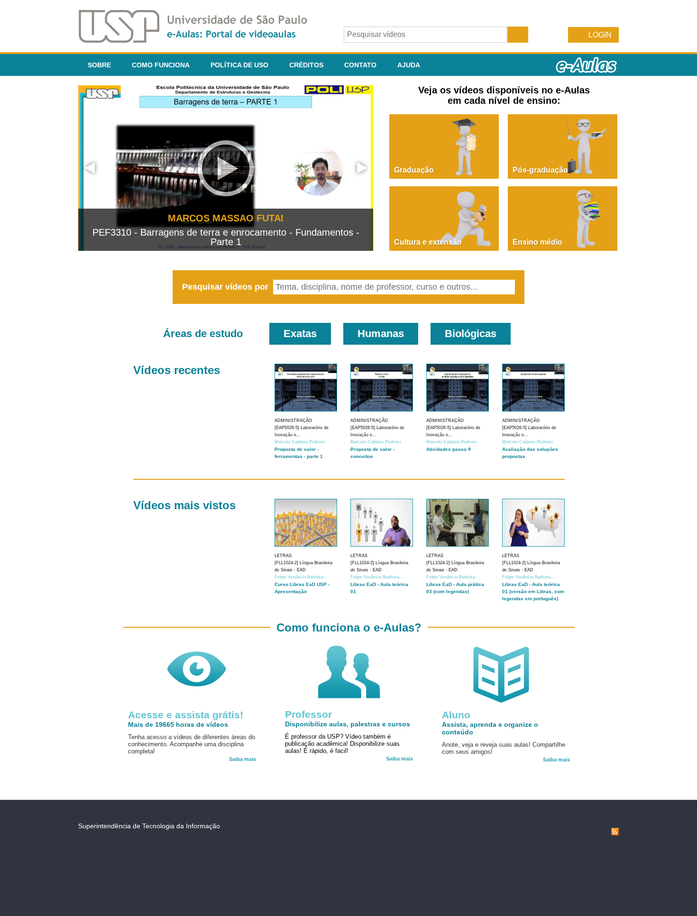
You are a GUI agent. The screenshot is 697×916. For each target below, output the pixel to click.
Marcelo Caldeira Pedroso (300, 442)
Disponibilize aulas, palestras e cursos (347, 724)
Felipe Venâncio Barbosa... (301, 577)
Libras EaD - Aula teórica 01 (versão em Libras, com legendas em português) (533, 591)
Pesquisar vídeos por (226, 287)
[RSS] (615, 833)
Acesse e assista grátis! (185, 714)
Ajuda (408, 65)
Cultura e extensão (428, 242)
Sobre (99, 65)
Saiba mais (242, 759)
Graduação (414, 170)
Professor (308, 714)
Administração (293, 420)
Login (600, 35)
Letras (283, 555)
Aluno (456, 714)
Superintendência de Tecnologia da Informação (149, 826)
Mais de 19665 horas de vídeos (178, 724)
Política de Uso (239, 65)
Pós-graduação (540, 170)
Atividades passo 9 (448, 449)
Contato (360, 65)
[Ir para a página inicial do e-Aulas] (200, 40)
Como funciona (161, 65)
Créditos (306, 65)
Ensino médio (537, 242)
